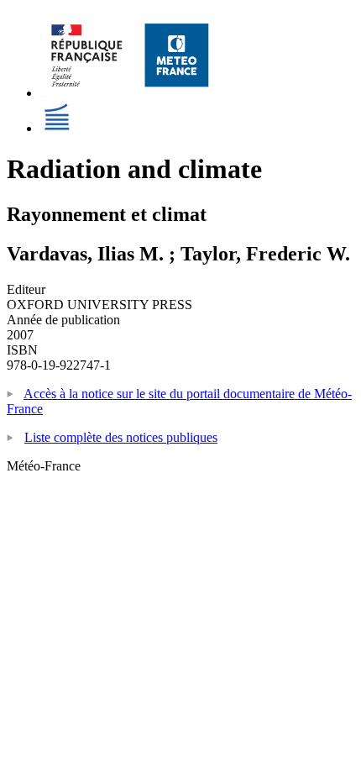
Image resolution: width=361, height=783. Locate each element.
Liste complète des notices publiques (120, 437)
